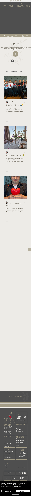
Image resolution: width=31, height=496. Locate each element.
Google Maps (7, 467)
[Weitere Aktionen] (25, 102)
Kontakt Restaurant (20, 440)
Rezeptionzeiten (7, 431)
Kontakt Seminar (19, 442)
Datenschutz (21, 465)
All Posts (6, 71)
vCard (17, 445)
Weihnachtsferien (8, 433)
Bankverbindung (21, 467)
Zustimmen (22, 491)
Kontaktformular (20, 437)
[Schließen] (29, 483)
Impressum (21, 463)
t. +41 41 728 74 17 (8, 443)
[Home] (23, 478)
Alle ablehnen (8, 491)
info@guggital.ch (7, 445)
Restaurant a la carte (16, 71)
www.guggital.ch (7, 446)
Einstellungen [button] (15, 494)
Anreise (6, 463)
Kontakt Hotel (19, 438)
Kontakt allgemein (20, 443)
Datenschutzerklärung (14, 488)
